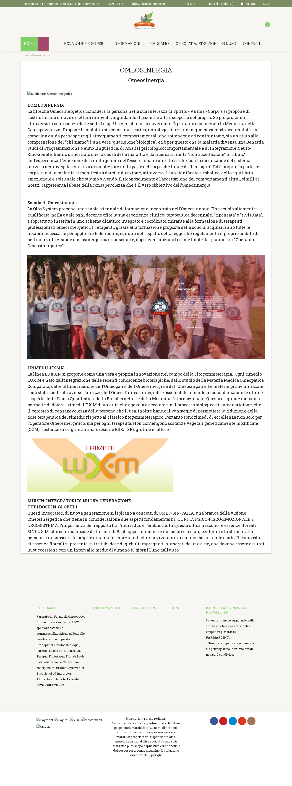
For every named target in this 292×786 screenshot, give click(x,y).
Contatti (251, 43)
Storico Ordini (141, 633)
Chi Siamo (159, 43)
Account (136, 622)
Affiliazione (176, 628)
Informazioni (126, 43)
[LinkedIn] (233, 721)
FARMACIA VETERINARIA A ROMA (105, 662)
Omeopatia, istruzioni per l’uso (206, 43)
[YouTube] (242, 721)
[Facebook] (214, 721)
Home (24, 55)
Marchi (173, 616)
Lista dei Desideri (143, 639)
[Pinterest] (223, 721)
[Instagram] (251, 721)
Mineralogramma (106, 696)
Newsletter (176, 639)
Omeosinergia (41, 55)
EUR (266, 3)
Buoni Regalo (177, 622)
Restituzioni (139, 628)
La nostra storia (104, 633)
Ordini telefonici (104, 639)
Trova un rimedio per (82, 43)
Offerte (173, 633)
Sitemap (174, 645)
